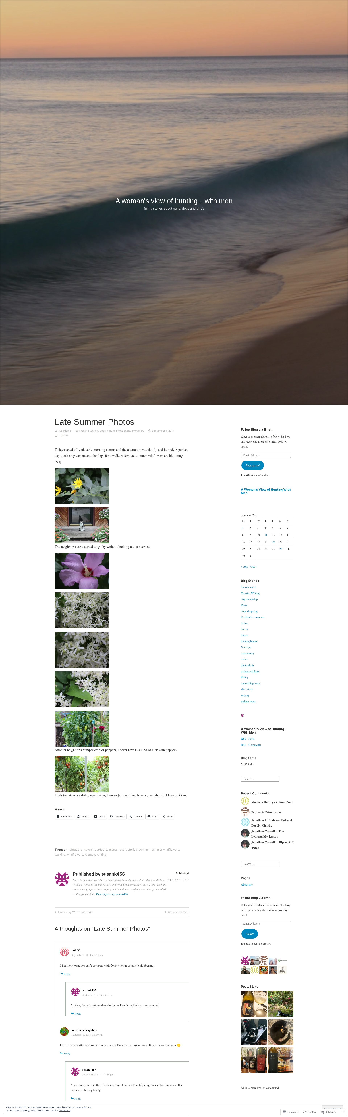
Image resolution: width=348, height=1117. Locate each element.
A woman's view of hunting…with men (174, 201)
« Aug (244, 566)
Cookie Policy (65, 1110)
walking (60, 854)
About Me (247, 884)
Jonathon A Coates (264, 820)
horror (244, 629)
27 (280, 549)
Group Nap (284, 802)
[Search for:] (260, 779)
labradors (75, 849)
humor (244, 635)
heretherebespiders (84, 1030)
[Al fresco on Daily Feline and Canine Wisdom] (280, 1004)
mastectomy (247, 653)
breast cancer (248, 587)
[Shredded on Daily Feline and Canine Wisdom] (254, 1032)
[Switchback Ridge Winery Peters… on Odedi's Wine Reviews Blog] (254, 1060)
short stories (128, 849)
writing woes (248, 701)
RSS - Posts (247, 738)
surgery (245, 695)
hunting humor (249, 641)
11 (266, 534)
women (90, 854)
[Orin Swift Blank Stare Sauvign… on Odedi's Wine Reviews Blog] (254, 1004)
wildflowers (75, 854)
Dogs (103, 430)
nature (111, 430)
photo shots (123, 430)
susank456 (64, 430)
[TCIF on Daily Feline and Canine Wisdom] (280, 1032)
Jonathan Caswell (263, 831)
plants (113, 849)
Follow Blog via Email (256, 429)
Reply (67, 974)
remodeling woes (250, 683)
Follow (250, 934)
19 (273, 541)
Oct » (253, 566)
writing (101, 854)
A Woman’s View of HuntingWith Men (266, 491)
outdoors (101, 849)
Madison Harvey (262, 802)
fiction (244, 623)
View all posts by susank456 (112, 894)
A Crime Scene (271, 812)
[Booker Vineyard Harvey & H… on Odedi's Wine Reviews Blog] (280, 1060)
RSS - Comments (251, 745)
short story (138, 430)
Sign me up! (253, 465)
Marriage (246, 647)
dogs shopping (249, 611)
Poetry (244, 677)
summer (144, 849)
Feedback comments (252, 617)
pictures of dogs (250, 671)
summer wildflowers (165, 849)
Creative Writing (88, 430)
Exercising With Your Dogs (73, 912)
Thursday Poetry (175, 912)
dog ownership (249, 599)
